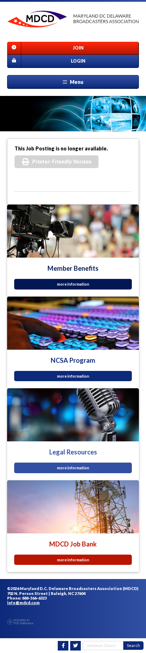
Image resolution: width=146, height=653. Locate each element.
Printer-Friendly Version (61, 162)
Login (78, 61)
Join (78, 48)
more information (73, 284)
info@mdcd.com (23, 602)
